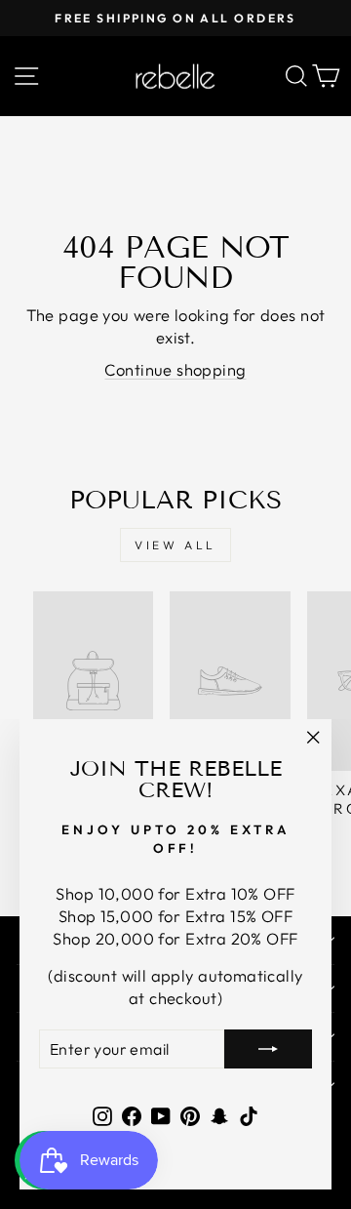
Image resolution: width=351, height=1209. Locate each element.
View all (175, 545)
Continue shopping (175, 369)
